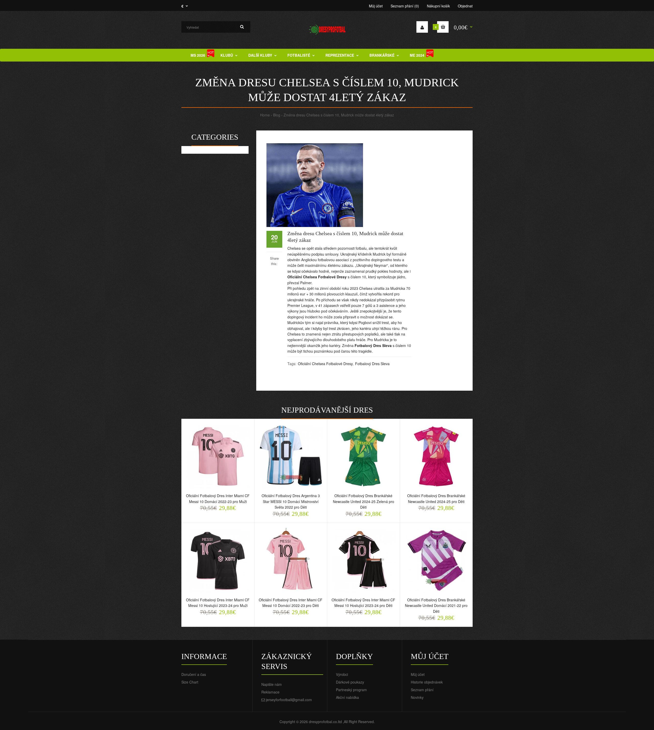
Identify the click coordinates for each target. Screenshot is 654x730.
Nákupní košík (438, 5)
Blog (276, 114)
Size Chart (189, 682)
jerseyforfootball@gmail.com (289, 699)
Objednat (465, 5)
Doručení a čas (193, 674)
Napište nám (271, 684)
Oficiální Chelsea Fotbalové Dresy (317, 276)
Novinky (417, 697)
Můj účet (376, 5)
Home (265, 114)
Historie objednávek (427, 682)
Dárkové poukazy (350, 682)
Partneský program (351, 689)
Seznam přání (422, 689)
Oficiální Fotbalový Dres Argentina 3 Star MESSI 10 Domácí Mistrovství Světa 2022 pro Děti (291, 501)
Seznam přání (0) (405, 5)
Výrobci (342, 674)
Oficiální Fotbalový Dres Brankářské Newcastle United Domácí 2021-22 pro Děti (436, 605)
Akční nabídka (347, 697)
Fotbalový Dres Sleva (373, 345)
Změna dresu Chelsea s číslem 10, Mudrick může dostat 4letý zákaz (339, 114)
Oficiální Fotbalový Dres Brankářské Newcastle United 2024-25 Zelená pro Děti (363, 501)
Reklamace (270, 692)
